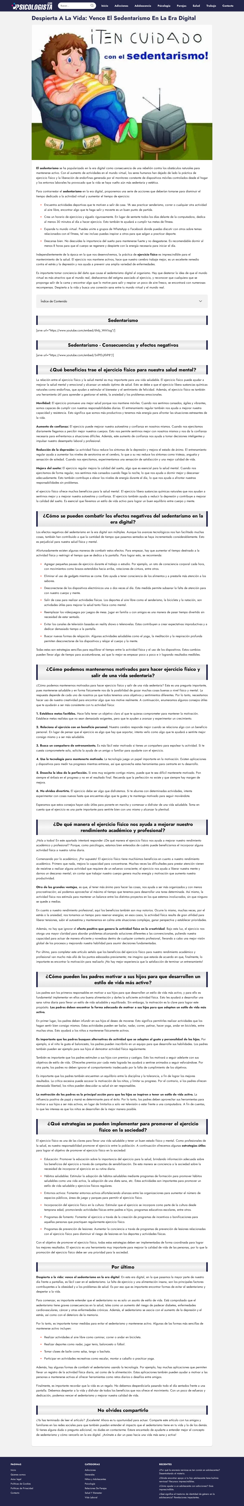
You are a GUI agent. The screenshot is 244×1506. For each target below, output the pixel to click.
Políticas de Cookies (21, 1483)
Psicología (90, 1483)
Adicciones (90, 1470)
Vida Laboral (91, 1497)
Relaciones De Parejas (96, 1488)
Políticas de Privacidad (22, 1488)
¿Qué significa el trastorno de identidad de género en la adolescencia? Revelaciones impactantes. (187, 1495)
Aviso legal (16, 1479)
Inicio (13, 1470)
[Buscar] (92, 5)
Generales (90, 1474)
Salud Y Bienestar (93, 1493)
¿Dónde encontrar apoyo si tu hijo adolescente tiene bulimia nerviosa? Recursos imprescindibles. (188, 1479)
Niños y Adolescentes (95, 1479)
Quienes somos (18, 1474)
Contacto (15, 1493)
